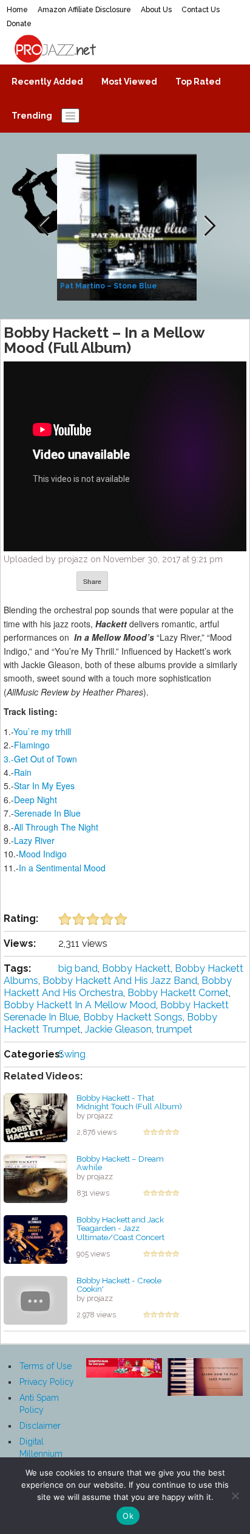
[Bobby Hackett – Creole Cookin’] (35, 1299)
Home (17, 9)
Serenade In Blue (47, 813)
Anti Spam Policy (39, 1404)
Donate (19, 23)
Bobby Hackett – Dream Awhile (120, 1163)
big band (78, 968)
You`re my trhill (42, 731)
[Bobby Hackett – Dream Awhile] (35, 1177)
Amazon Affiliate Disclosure (84, 9)
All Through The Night (56, 827)
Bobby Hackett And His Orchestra (118, 987)
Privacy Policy (46, 1382)
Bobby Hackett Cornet (178, 993)
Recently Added (47, 81)
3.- (9, 759)
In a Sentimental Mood (62, 868)
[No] (235, 1496)
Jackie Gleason (118, 1029)
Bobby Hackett (136, 968)
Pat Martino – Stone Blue (108, 286)
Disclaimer (40, 1426)
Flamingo (32, 745)
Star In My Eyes (44, 785)
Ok (128, 1516)
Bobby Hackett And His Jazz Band (119, 980)
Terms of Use (45, 1366)
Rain (23, 772)
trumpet (174, 1029)
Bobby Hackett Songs (133, 1017)
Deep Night (35, 799)
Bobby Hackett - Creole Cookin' (118, 1284)
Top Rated (198, 81)
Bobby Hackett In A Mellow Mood (80, 1005)
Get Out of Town (45, 759)
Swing (72, 1054)
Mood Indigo (43, 854)
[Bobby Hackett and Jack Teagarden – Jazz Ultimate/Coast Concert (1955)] (35, 1238)
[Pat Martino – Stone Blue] (128, 226)
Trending (32, 115)
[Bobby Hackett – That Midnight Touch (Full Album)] (35, 1116)
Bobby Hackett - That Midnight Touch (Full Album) (129, 1102)
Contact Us (200, 9)
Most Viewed (129, 81)
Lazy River (34, 840)
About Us (156, 9)
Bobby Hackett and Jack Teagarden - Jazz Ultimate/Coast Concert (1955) (120, 1233)
